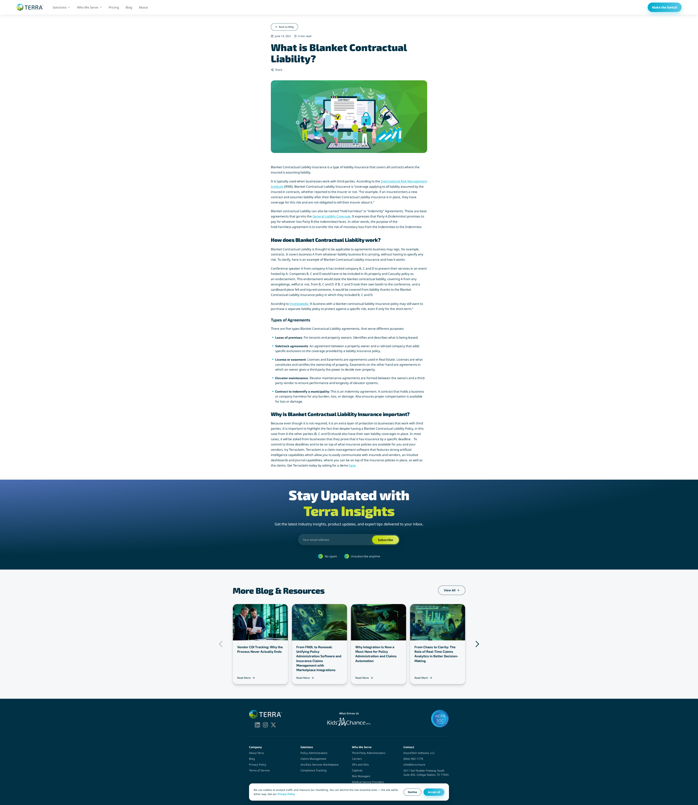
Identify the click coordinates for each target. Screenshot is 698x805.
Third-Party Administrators (368, 753)
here (352, 465)
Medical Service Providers (368, 782)
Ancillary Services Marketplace (319, 764)
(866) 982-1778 (413, 758)
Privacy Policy (257, 764)
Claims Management (313, 758)
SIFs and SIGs (360, 764)
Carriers (357, 758)
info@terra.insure (414, 764)
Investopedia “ (300, 304)
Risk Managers (361, 776)
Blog (252, 758)
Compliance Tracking (313, 770)
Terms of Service (259, 770)
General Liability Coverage (331, 216)
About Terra (256, 753)
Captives (357, 770)
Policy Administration (313, 753)
